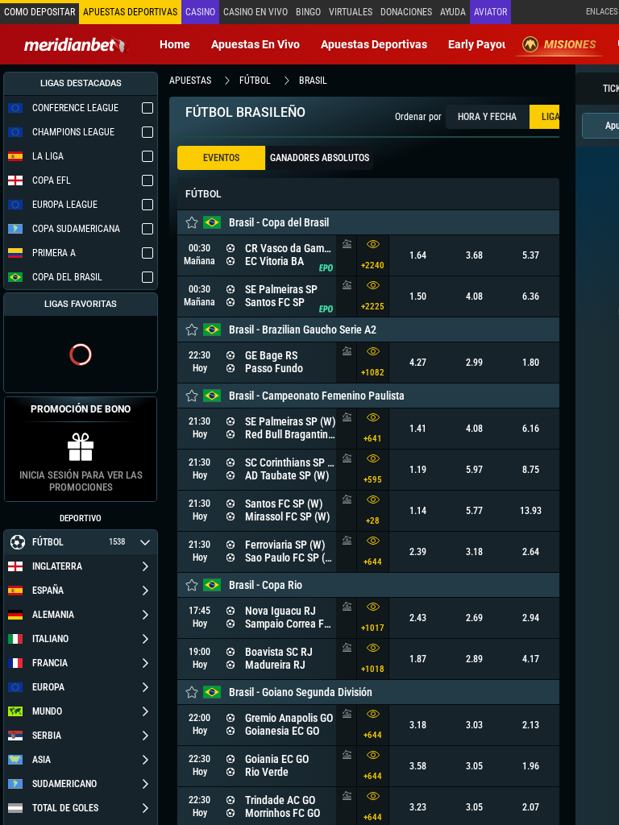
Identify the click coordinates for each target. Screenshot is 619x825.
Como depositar (39, 12)
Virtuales (350, 12)
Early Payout (480, 44)
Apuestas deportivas (374, 44)
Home (175, 44)
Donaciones (406, 12)
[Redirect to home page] (76, 44)
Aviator (490, 12)
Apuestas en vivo (255, 44)
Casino (200, 12)
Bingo (308, 12)
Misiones (570, 44)
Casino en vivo (255, 12)
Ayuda (453, 12)
